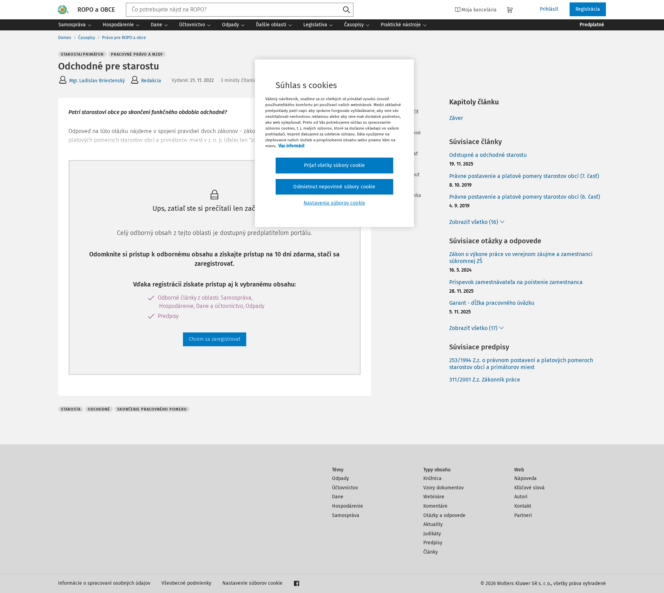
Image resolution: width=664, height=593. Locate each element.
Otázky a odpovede (444, 515)
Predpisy (432, 543)
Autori (520, 497)
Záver (456, 118)
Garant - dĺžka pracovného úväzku (491, 303)
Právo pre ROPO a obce (124, 37)
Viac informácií (291, 145)
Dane (337, 497)
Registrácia (587, 9)
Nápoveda (525, 478)
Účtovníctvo (345, 488)
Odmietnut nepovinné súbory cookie (334, 187)
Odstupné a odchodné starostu (488, 155)
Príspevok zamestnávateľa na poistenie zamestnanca (516, 282)
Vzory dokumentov (443, 488)
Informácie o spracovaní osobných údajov (104, 583)
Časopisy (86, 37)
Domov (64, 37)
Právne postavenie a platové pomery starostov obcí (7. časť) (524, 176)
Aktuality (433, 524)
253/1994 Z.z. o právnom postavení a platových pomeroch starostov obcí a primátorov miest (521, 364)
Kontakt (522, 506)
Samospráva (345, 515)
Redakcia (151, 81)
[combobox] (239, 10)
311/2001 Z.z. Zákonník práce (484, 379)
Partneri (523, 515)
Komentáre (435, 506)
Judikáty (432, 534)
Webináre (433, 497)
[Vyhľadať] (346, 10)
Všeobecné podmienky (186, 583)
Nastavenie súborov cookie (252, 583)
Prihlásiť (549, 9)
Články (430, 552)
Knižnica (432, 478)
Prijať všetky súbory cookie (334, 165)
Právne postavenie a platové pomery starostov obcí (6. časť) (524, 197)
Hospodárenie (347, 506)
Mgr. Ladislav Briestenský (97, 81)
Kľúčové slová (529, 488)
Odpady (340, 478)
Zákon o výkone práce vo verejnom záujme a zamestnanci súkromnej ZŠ (521, 258)
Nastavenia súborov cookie (334, 203)
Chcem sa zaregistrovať (214, 339)
